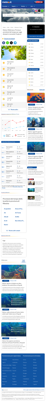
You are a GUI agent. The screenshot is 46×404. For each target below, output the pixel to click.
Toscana (14, 370)
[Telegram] (15, 42)
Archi (5, 221)
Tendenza (6, 280)
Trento (24, 365)
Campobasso (26, 378)
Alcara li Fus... (19, 209)
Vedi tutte (23, 260)
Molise (4, 378)
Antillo (17, 217)
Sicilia (3, 384)
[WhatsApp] (42, 11)
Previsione (32, 104)
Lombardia (14, 362)
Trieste (24, 368)
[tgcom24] (39, 2)
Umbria (4, 373)
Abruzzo (14, 376)
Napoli (24, 376)
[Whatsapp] (7, 42)
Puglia (13, 378)
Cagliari (35, 384)
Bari (34, 378)
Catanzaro (35, 381)
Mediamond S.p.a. (11, 398)
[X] (39, 11)
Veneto (14, 365)
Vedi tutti (42, 89)
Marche (14, 368)
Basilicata (4, 381)
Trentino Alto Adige (7, 365)
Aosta (34, 359)
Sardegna (14, 384)
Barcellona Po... (19, 221)
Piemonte (4, 359)
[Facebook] (33, 11)
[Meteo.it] (7, 2)
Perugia (25, 373)
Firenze (35, 370)
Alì (5, 213)
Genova (25, 362)
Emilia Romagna (6, 368)
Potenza (25, 381)
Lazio (13, 373)
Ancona (24, 370)
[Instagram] (36, 11)
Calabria (14, 381)
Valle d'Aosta (15, 359)
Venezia (35, 365)
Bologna (35, 368)
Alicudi (6, 217)
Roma (34, 373)
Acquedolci (7, 209)
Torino (24, 359)
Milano (34, 362)
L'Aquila (35, 376)
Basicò (6, 224)
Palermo (25, 384)
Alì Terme (18, 213)
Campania (4, 376)
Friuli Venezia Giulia (7, 370)
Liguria (4, 362)
